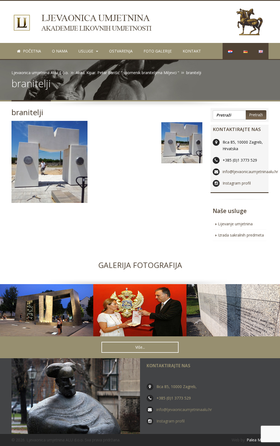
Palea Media (258, 439)
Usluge (85, 51)
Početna (31, 51)
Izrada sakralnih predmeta (241, 235)
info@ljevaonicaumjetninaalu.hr (250, 171)
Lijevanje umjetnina (235, 223)
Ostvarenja (121, 51)
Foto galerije (158, 51)
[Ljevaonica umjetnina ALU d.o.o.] (140, 21)
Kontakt (192, 51)
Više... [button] (140, 347)
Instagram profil (237, 183)
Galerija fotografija (140, 265)
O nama (60, 51)
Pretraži (256, 114)
